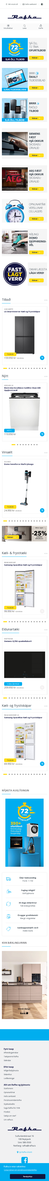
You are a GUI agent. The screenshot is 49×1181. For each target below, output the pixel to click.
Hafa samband (30, 4)
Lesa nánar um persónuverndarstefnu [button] (20, 1170)
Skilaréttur (8, 1074)
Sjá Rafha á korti (25, 1152)
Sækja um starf (10, 1116)
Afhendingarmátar (11, 1052)
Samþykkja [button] (27, 1176)
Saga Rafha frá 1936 (12, 1108)
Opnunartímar (9, 1092)
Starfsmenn (8, 1088)
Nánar (35, 57)
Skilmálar (7, 1060)
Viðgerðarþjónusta (11, 1070)
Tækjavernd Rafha (11, 1056)
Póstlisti (7, 1112)
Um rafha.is (8, 1119)
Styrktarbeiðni (9, 1104)
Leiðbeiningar (9, 1078)
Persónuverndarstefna (12, 1100)
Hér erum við (13, 4)
